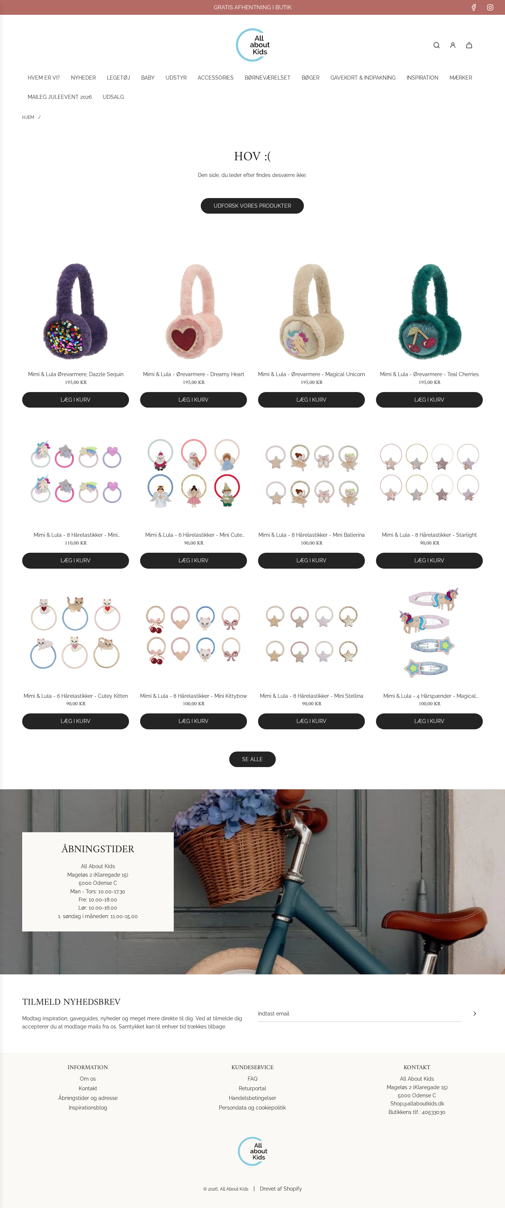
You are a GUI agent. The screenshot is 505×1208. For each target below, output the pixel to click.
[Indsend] (475, 1013)
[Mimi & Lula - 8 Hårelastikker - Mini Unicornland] (75, 472)
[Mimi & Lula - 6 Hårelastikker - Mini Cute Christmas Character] (193, 472)
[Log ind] (453, 45)
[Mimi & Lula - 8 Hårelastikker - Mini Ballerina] (311, 472)
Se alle (252, 759)
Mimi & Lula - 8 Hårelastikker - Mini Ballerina (311, 535)
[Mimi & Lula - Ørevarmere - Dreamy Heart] (193, 311)
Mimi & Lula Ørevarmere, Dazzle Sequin (75, 374)
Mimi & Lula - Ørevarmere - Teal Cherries (429, 374)
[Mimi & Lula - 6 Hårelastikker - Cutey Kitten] (75, 633)
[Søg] (436, 45)
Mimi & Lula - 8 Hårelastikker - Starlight (429, 535)
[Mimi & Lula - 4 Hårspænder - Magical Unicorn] (429, 633)
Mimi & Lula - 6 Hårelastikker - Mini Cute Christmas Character (193, 535)
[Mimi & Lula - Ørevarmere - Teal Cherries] (429, 311)
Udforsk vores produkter (252, 206)
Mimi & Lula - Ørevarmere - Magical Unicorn (311, 374)
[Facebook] (474, 7)
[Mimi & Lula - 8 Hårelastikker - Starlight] (429, 472)
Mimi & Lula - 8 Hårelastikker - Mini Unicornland (76, 535)
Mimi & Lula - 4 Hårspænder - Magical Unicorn (429, 696)
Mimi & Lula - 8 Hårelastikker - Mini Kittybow (193, 696)
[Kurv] (469, 45)
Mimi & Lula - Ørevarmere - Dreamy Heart (193, 374)
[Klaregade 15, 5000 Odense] (252, 881)
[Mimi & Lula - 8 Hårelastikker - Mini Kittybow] (193, 633)
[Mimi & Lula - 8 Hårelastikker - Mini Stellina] (311, 633)
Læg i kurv (76, 400)
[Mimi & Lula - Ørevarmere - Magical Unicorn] (311, 311)
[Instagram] (490, 7)
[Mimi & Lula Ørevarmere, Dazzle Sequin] (75, 311)
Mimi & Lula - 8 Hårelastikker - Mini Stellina (311, 696)
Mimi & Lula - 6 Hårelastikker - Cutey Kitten (76, 696)
